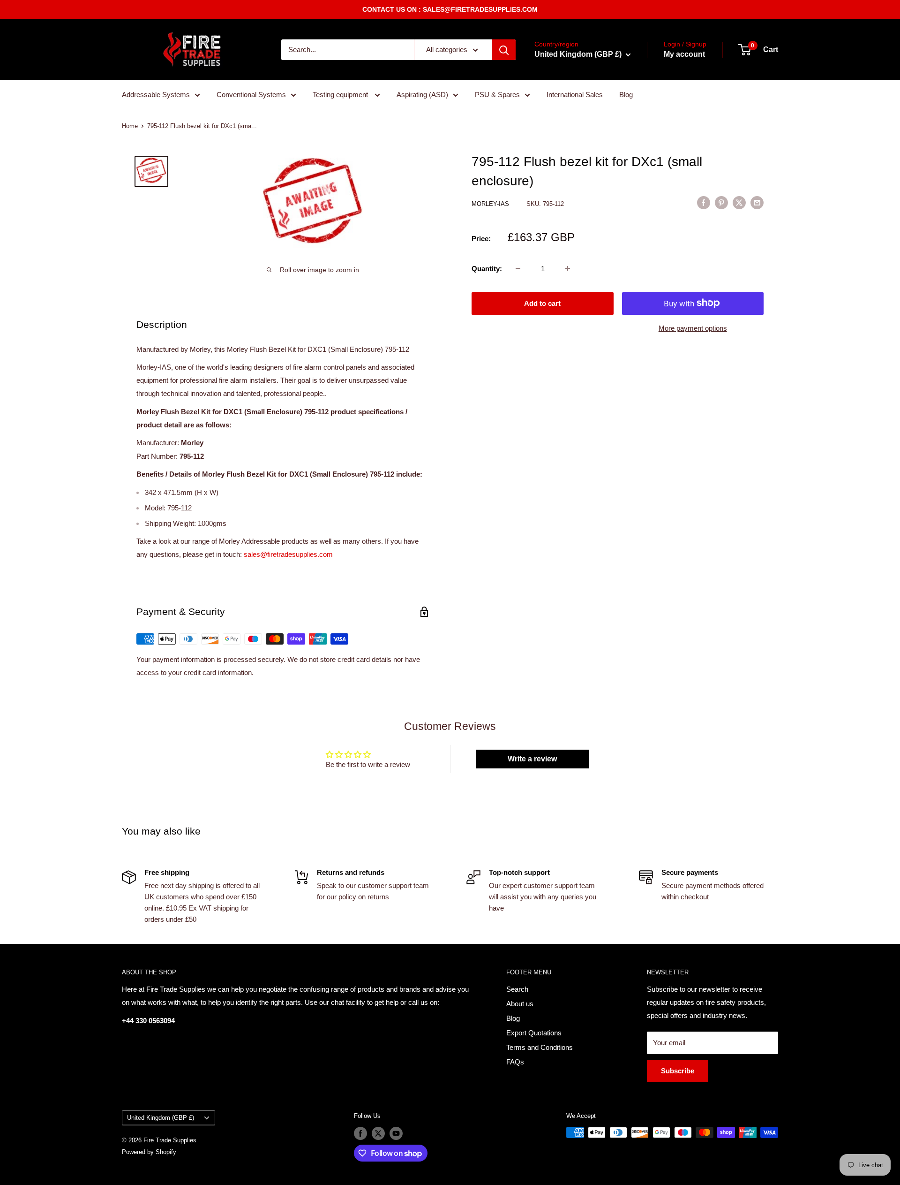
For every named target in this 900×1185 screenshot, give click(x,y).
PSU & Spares (497, 95)
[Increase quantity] (568, 268)
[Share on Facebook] (703, 202)
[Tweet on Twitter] (739, 202)
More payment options (693, 328)
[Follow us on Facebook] (360, 1133)
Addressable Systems (156, 95)
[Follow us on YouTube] (396, 1133)
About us (519, 1004)
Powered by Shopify (149, 1151)
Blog (626, 95)
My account (684, 54)
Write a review (532, 759)
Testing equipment (341, 95)
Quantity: (487, 268)
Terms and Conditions (539, 1047)
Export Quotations (534, 1033)
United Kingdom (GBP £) (160, 1117)
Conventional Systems (251, 95)
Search (517, 989)
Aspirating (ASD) (422, 95)
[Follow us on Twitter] (378, 1133)
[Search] (504, 49)
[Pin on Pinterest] (721, 202)
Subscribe (677, 1071)
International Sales (575, 95)
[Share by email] (757, 202)
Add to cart (542, 303)
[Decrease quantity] (518, 268)
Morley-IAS (491, 203)
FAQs (515, 1062)
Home (130, 125)
